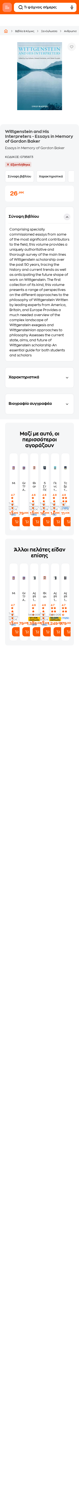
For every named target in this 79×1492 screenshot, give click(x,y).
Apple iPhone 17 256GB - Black (65, 597)
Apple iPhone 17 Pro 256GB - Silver (55, 597)
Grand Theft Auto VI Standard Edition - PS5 (23, 486)
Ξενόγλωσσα (49, 31)
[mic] (71, 7)
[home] (5, 31)
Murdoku (13, 483)
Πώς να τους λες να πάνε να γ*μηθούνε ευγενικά (55, 486)
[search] (20, 7)
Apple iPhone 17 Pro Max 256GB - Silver (34, 597)
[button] (39, 284)
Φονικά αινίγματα (34, 485)
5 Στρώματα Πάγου (44, 486)
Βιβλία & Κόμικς (24, 31)
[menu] (7, 7)
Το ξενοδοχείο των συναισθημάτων (65, 486)
